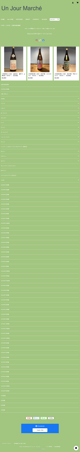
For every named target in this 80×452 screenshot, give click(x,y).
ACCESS (44, 19)
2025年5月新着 (5, 247)
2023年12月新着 (5, 328)
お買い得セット (4, 94)
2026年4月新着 (5, 199)
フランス (3, 103)
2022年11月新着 (5, 391)
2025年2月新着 (5, 261)
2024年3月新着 (5, 314)
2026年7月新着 (5, 185)
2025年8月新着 (5, 232)
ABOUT (28, 19)
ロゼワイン (3, 156)
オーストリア (4, 113)
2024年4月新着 (5, 309)
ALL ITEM (10, 19)
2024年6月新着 (5, 300)
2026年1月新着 (5, 213)
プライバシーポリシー (6, 443)
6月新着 (3, 410)
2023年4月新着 (5, 367)
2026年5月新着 (5, 194)
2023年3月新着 (5, 371)
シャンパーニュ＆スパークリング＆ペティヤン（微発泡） (14, 146)
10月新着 (3, 395)
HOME (3, 19)
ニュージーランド (5, 137)
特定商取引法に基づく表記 (20, 443)
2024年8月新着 (5, 290)
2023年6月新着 (5, 357)
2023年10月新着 (5, 338)
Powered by (38, 449)
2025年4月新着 (5, 252)
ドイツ (2, 122)
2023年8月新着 (5, 347)
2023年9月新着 (5, 343)
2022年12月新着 (5, 386)
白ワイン (3, 161)
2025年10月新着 (5, 223)
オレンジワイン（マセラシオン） (8, 165)
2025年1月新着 (5, 266)
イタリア (3, 108)
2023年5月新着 (5, 362)
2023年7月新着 (5, 352)
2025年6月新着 (5, 242)
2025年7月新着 (5, 237)
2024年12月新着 (5, 271)
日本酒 (8, 25)
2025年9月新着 (5, 228)
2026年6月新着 (5, 189)
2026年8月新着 (5, 89)
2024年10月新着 (5, 280)
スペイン (3, 127)
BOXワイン (3, 170)
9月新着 (3, 400)
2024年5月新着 (5, 304)
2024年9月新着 (5, 285)
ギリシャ (3, 142)
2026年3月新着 (5, 204)
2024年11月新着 (5, 276)
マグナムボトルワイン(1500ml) (8, 175)
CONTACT (36, 19)
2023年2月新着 (5, 376)
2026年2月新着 (5, 209)
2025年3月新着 (5, 256)
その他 (2, 180)
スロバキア (3, 118)
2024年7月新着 (5, 295)
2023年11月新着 (5, 333)
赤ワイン (3, 151)
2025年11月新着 (5, 218)
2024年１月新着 (5, 323)
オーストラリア (4, 132)
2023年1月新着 (5, 381)
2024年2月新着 (5, 319)
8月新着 (3, 405)
